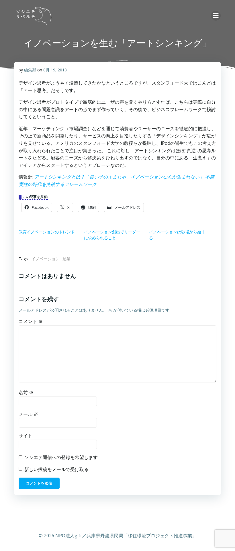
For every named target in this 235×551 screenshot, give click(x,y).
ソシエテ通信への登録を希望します (60, 457)
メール (28, 414)
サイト (25, 435)
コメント (31, 321)
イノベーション (46, 258)
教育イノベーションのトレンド (47, 232)
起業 (66, 258)
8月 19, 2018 (55, 70)
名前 (26, 392)
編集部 (30, 70)
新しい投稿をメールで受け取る (56, 469)
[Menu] (216, 16)
